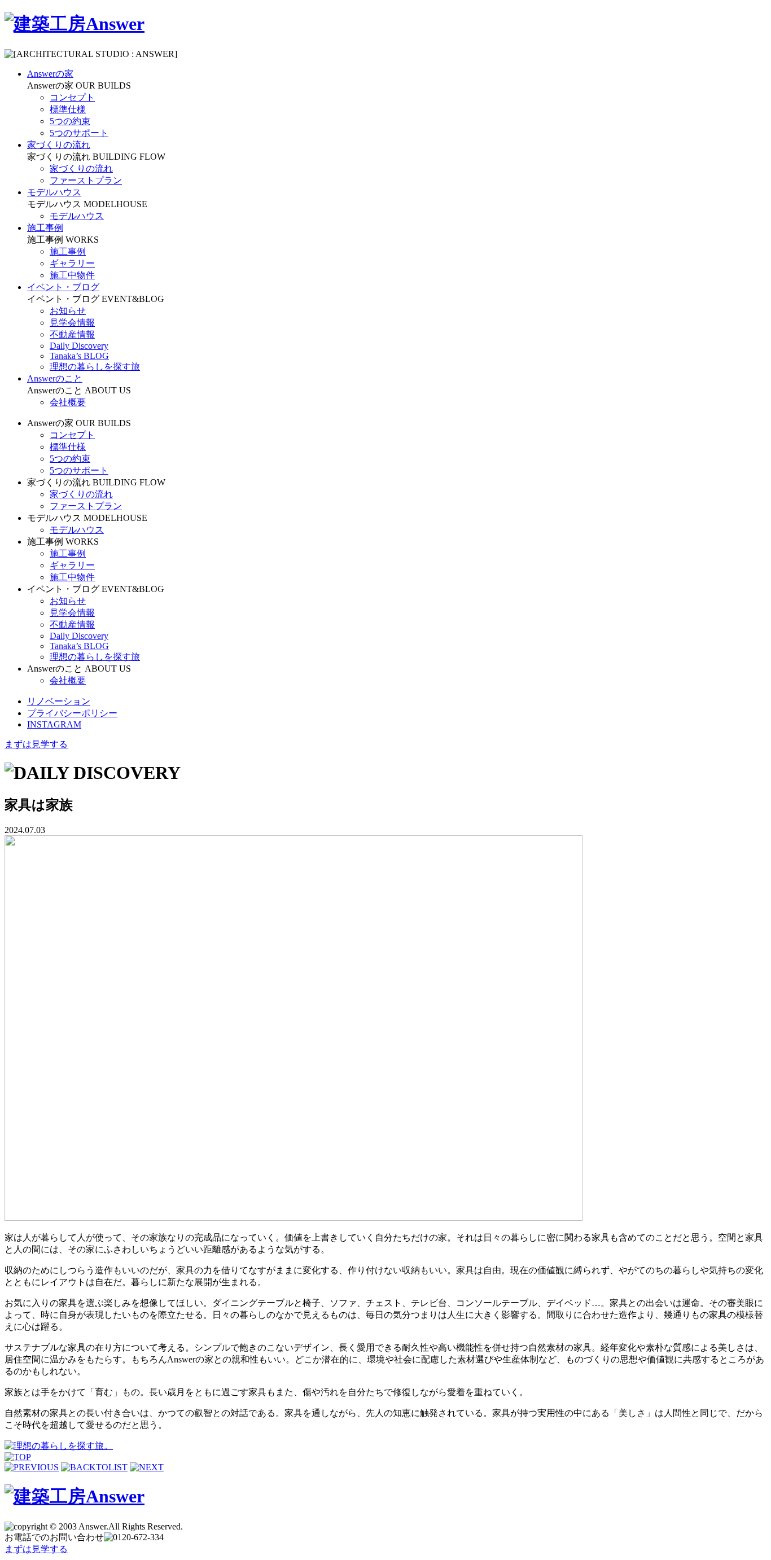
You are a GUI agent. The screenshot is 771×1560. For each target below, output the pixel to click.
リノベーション (58, 701)
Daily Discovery (79, 345)
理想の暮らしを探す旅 (95, 366)
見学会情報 (72, 322)
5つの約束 (70, 121)
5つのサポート (79, 133)
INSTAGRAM (54, 724)
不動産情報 (72, 334)
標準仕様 (68, 109)
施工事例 (68, 251)
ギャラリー (72, 263)
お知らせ (68, 310)
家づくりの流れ (81, 168)
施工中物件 (72, 275)
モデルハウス (77, 216)
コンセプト (72, 97)
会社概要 (68, 402)
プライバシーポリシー (72, 713)
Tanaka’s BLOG (79, 356)
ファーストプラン (86, 180)
